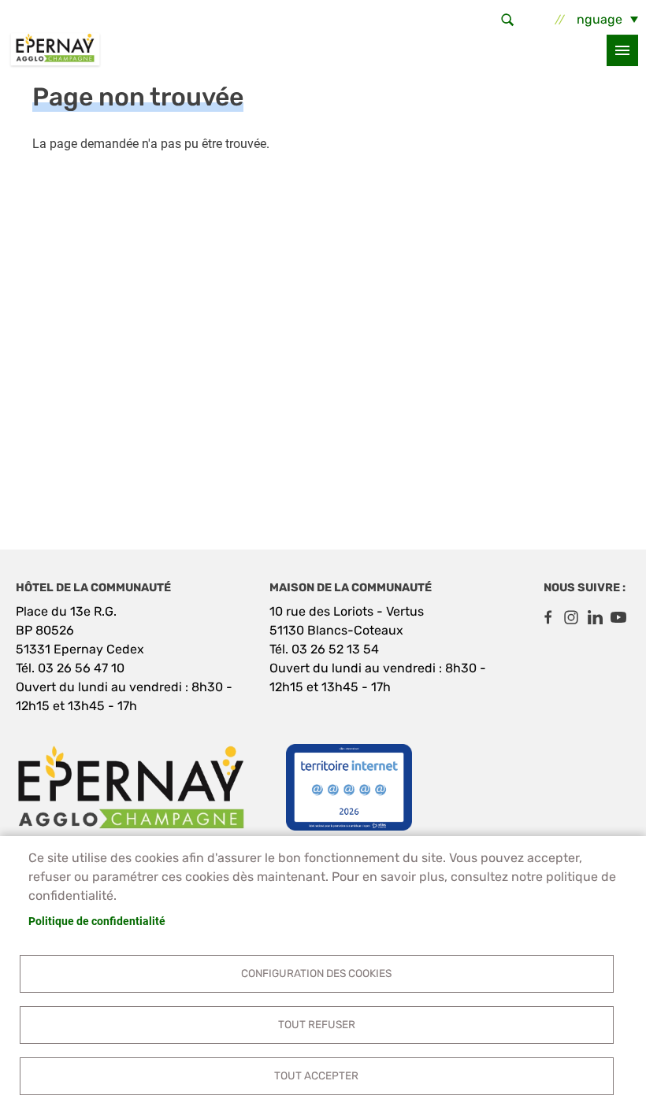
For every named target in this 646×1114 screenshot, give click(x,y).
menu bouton (622, 50)
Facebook (547, 617)
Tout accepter (316, 1075)
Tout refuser (316, 1024)
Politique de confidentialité (96, 921)
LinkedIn (595, 617)
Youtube (618, 617)
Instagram (571, 617)
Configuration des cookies (316, 973)
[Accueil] (55, 50)
